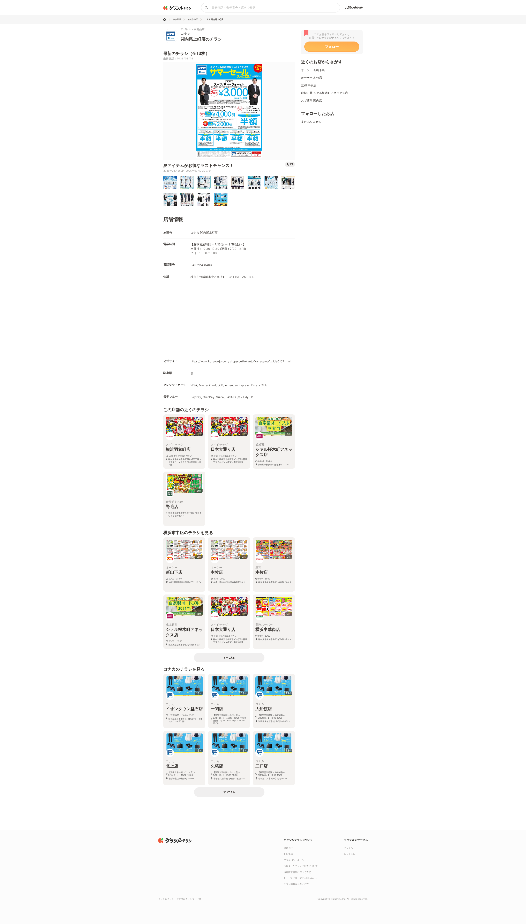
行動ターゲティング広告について (301, 866)
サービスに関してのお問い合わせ (301, 878)
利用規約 (288, 854)
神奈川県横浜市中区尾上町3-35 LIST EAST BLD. (222, 277)
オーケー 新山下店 (313, 70)
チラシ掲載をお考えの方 (296, 884)
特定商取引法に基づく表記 (297, 872)
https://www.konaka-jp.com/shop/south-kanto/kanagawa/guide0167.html (240, 361)
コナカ (186, 33)
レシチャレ (349, 854)
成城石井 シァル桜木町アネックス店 (324, 93)
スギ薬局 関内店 (311, 100)
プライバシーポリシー (295, 860)
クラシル (348, 848)
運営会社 (288, 848)
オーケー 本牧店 (311, 77)
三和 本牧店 (308, 85)
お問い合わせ (354, 7)
